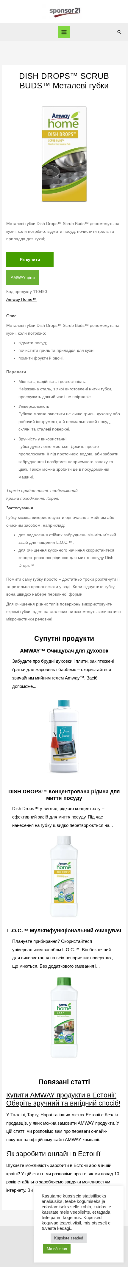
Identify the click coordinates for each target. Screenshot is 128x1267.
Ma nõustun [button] (57, 1249)
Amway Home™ (21, 299)
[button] (119, 32)
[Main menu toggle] (64, 32)
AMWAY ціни (23, 277)
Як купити (30, 259)
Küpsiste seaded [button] (68, 1238)
